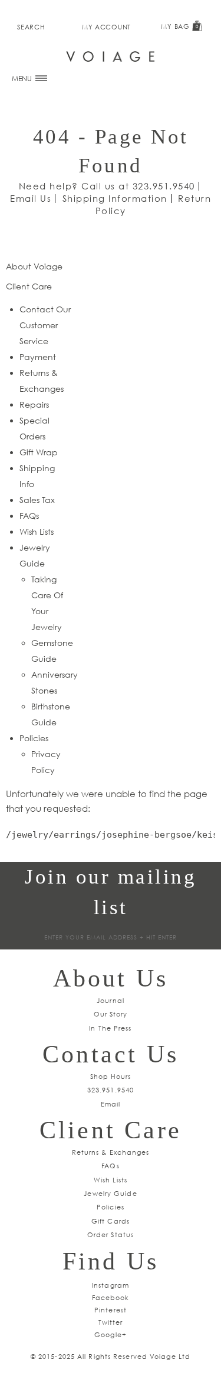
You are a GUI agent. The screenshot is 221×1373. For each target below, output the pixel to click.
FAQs (29, 516)
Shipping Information (114, 198)
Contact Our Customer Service (45, 325)
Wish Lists (36, 531)
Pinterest (110, 1310)
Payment (37, 357)
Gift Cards (110, 1221)
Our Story (111, 1014)
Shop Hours (110, 1076)
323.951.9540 (164, 186)
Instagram (110, 1285)
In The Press (110, 1028)
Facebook (111, 1297)
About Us (111, 978)
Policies (33, 738)
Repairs (34, 404)
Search (31, 27)
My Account (106, 27)
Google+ (110, 1334)
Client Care (110, 1130)
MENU (23, 78)
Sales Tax (37, 500)
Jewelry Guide (110, 1193)
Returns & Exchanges (111, 1152)
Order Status (110, 1234)
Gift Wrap (38, 452)
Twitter (110, 1322)
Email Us (30, 198)
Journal (110, 1000)
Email (111, 1104)
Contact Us (110, 1054)
